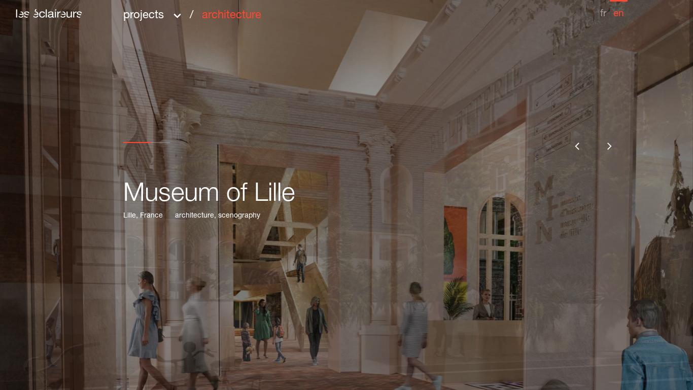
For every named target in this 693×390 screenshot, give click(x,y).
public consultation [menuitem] (315, 161)
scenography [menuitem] (300, 104)
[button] (192, 12)
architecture (194, 216)
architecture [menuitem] (231, 15)
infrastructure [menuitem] (301, 132)
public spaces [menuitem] (302, 118)
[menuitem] (603, 9)
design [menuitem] (284, 147)
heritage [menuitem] (288, 90)
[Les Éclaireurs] (49, 13)
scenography (239, 216)
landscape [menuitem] (294, 76)
